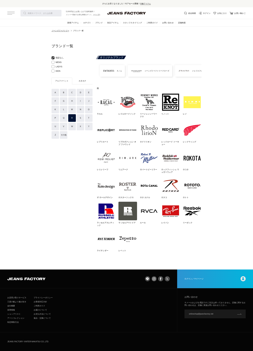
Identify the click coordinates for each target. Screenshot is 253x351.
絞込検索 (192, 13)
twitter (167, 278)
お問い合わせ (168, 23)
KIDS (58, 71)
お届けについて (40, 310)
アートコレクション (15, 318)
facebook (160, 278)
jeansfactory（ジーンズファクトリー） (126, 13)
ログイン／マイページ (194, 279)
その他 (63, 135)
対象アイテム (145, 4)
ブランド (99, 23)
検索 (24, 13)
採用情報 (11, 310)
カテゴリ (87, 23)
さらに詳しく (98, 14)
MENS (58, 62)
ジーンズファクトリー (60, 31)
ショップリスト (14, 314)
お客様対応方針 (40, 302)
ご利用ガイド (152, 23)
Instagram (154, 278)
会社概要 (11, 306)
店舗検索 (182, 23)
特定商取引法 (13, 322)
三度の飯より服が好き (16, 302)
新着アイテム (73, 23)
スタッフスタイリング (132, 23)
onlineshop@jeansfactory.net (201, 314)
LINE (147, 278)
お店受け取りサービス (16, 298)
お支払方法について (42, 314)
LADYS (59, 66)
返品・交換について (42, 318)
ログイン (207, 13)
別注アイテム (113, 23)
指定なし (60, 58)
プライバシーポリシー (43, 298)
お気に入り (222, 13)
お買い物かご (240, 13)
